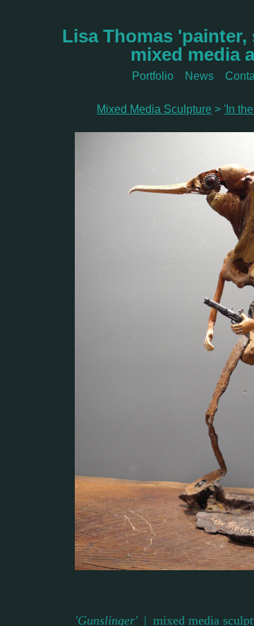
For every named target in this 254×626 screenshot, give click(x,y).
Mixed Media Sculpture (154, 109)
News (199, 76)
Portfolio (153, 76)
